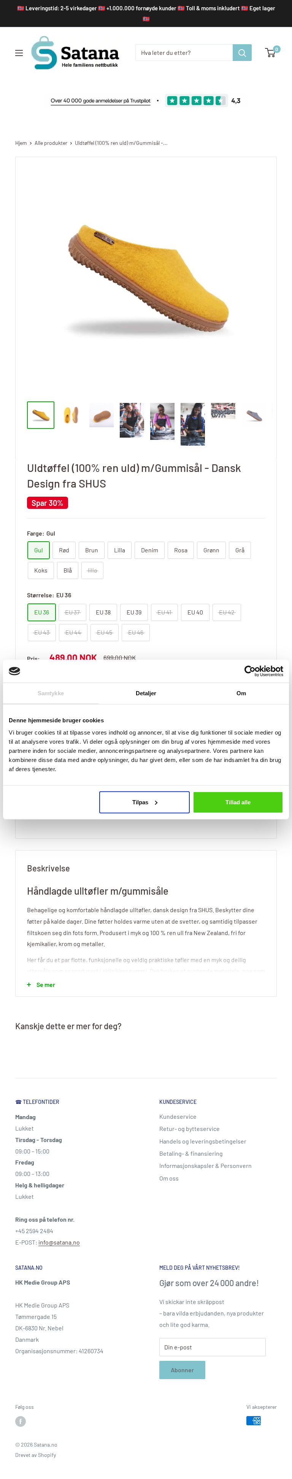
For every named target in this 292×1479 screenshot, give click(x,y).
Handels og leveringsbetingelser (202, 1141)
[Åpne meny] (19, 53)
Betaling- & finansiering (191, 1153)
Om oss (169, 1178)
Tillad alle (238, 802)
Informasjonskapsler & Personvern (205, 1165)
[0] (270, 52)
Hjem (21, 143)
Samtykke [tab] (51, 693)
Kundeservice (178, 1116)
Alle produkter (51, 143)
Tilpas (140, 802)
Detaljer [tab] (146, 693)
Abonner (182, 1369)
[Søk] (242, 52)
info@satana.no (59, 1242)
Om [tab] (241, 693)
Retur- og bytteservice (189, 1128)
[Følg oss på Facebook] (20, 1421)
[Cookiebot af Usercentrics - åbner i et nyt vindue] (250, 671)
